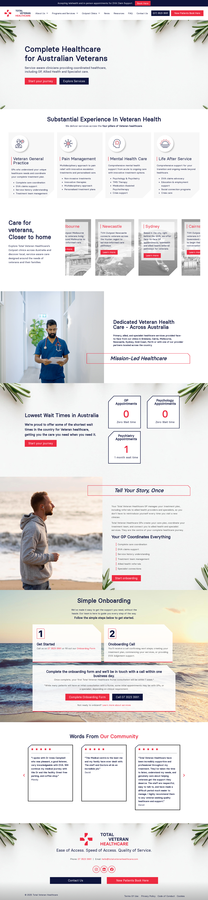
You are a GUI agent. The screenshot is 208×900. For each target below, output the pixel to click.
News (107, 13)
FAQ (130, 13)
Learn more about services (116, 705)
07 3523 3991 (54, 648)
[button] (24, 775)
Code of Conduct (166, 896)
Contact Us (142, 13)
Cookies (181, 896)
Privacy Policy (148, 896)
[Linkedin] (104, 869)
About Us (40, 13)
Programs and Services (63, 13)
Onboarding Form (86, 648)
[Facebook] (111, 869)
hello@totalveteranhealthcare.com (120, 859)
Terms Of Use (131, 896)
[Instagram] (96, 869)
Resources (119, 13)
